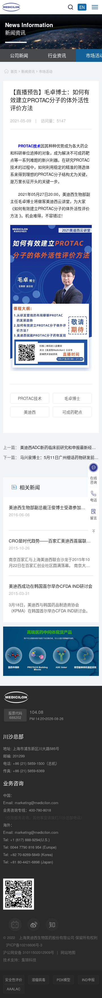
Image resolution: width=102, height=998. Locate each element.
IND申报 (88, 979)
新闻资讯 (28, 71)
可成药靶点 (72, 412)
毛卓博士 (72, 398)
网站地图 (68, 952)
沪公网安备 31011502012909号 (28, 952)
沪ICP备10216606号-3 (24, 945)
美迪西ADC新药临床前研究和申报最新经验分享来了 (59, 447)
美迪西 (30, 412)
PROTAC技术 (29, 146)
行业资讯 (57, 55)
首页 (13, 71)
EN (82, 7)
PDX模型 (63, 979)
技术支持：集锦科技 (19, 959)
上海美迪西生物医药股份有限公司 (46, 937)
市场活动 (45, 71)
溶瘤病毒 (38, 979)
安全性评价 (13, 979)
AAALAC (13, 988)
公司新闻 (19, 55)
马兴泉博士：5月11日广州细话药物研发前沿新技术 (59, 457)
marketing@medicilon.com (36, 802)
